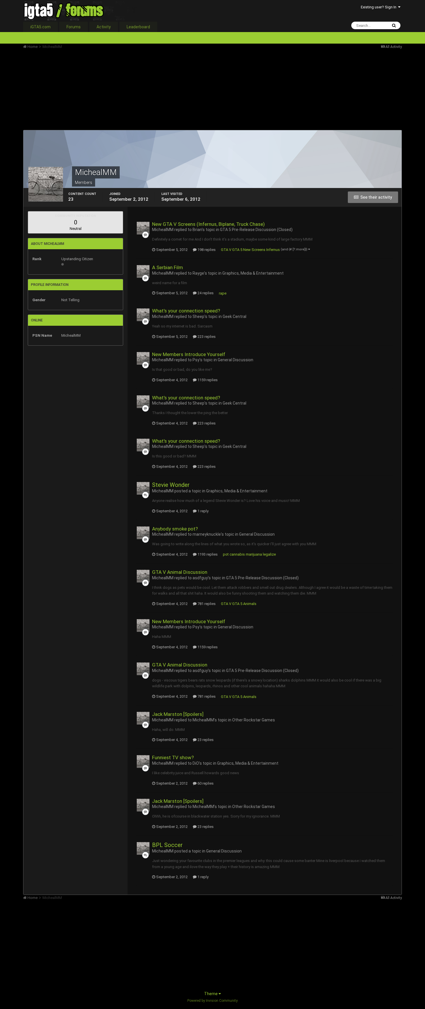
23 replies (205, 740)
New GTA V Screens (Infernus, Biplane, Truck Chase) (208, 224)
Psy (196, 360)
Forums (73, 27)
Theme (211, 993)
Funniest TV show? (173, 757)
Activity (104, 27)
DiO (196, 763)
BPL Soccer (167, 845)
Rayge (198, 273)
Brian (197, 229)
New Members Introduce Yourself (188, 354)
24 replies (205, 293)
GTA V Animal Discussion (179, 572)
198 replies (206, 249)
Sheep (198, 316)
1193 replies (207, 554)
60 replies (205, 783)
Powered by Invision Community (212, 1001)
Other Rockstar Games (253, 720)
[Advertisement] (128, 89)
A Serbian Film (167, 267)
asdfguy (200, 578)
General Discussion (235, 360)
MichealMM (162, 229)
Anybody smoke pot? (175, 529)
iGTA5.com (40, 27)
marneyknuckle (207, 534)
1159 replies (207, 380)
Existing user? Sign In (379, 7)
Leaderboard (138, 27)
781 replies (206, 604)
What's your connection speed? (186, 311)
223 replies (206, 336)
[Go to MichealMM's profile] (143, 228)
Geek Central (234, 316)
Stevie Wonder (171, 484)
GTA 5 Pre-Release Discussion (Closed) (256, 229)
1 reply (202, 511)
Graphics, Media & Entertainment (253, 273)
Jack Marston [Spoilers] (178, 714)
